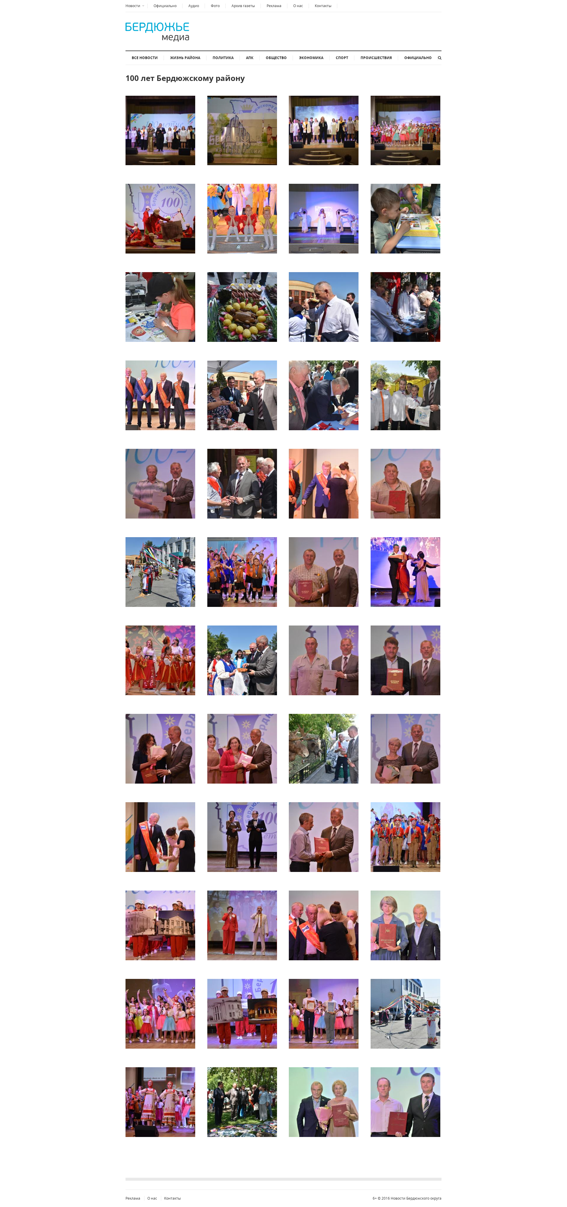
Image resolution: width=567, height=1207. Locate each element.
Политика (223, 57)
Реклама (274, 5)
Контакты (323, 5)
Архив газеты (243, 5)
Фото (215, 5)
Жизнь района (185, 57)
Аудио (193, 5)
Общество (276, 57)
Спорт (342, 57)
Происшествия (376, 57)
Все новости (145, 57)
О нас (298, 5)
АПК (249, 57)
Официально (165, 5)
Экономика (311, 57)
